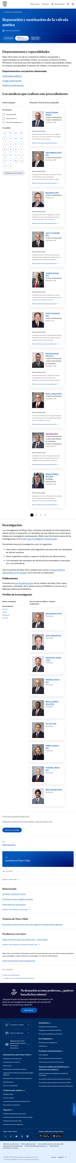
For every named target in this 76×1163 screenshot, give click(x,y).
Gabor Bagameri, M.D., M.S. (54, 153)
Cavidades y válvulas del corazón (14, 894)
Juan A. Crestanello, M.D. (53, 234)
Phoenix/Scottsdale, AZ (14, 122)
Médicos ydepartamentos (22, 38)
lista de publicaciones (23, 583)
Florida (4, 612)
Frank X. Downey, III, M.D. (53, 314)
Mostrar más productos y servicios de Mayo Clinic (20, 944)
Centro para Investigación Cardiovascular (39, 539)
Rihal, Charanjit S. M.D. (54, 789)
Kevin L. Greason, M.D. (54, 394)
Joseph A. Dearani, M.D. (52, 274)
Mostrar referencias (9, 879)
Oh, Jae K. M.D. (51, 723)
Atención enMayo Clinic (35, 38)
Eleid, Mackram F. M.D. (54, 613)
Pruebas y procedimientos (13, 12)
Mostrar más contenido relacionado (15, 909)
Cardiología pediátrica (12, 76)
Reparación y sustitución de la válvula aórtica (19, 978)
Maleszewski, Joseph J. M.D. (53, 658)
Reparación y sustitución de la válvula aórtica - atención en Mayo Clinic (27, 821)
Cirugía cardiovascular (12, 80)
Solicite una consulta (12, 830)
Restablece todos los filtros (14, 173)
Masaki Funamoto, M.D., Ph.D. (52, 354)
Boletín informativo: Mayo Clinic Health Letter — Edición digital (24, 939)
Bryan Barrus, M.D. (52, 193)
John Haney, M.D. (52, 434)
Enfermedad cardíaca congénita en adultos (17, 899)
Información (9, 38)
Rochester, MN (11, 114)
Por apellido (6, 128)
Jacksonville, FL (11, 118)
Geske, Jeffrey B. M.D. (53, 635)
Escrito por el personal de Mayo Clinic (15, 816)
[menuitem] (8, 38)
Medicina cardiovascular (13, 85)
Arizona (4, 609)
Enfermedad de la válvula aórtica (14, 904)
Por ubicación (7, 110)
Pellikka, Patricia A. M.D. (52, 746)
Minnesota (5, 615)
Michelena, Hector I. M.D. (53, 680)
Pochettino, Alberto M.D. (53, 768)
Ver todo (5, 618)
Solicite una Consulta (13, 31)
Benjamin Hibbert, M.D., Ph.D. (52, 475)
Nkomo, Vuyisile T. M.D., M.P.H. (52, 702)
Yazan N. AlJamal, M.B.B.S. (52, 113)
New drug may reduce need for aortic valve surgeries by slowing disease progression (32, 924)
